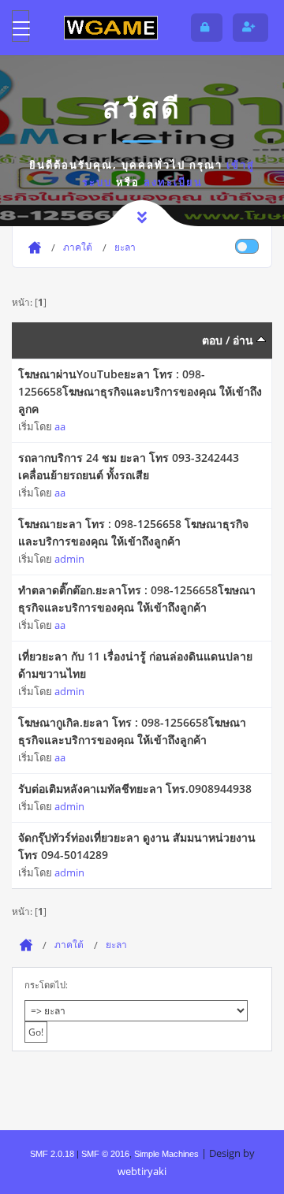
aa (59, 426)
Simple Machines (166, 1154)
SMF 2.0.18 (52, 1154)
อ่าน (244, 340)
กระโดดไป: (46, 985)
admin (69, 559)
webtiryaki (142, 1171)
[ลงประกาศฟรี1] (110, 27)
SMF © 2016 (105, 1154)
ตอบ (212, 340)
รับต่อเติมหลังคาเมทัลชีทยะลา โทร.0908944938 (135, 788)
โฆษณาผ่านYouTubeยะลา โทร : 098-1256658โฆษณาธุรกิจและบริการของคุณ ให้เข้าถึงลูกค (140, 391)
